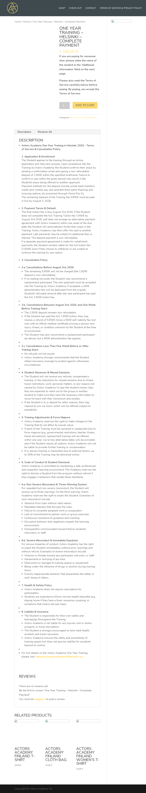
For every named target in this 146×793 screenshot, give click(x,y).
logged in (39, 699)
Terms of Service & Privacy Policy (121, 8)
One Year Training (80, 117)
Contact (91, 8)
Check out (75, 8)
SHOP (62, 8)
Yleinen (27, 21)
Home (18, 21)
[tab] (24, 131)
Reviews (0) (45, 132)
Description (24, 132)
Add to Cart (85, 105)
